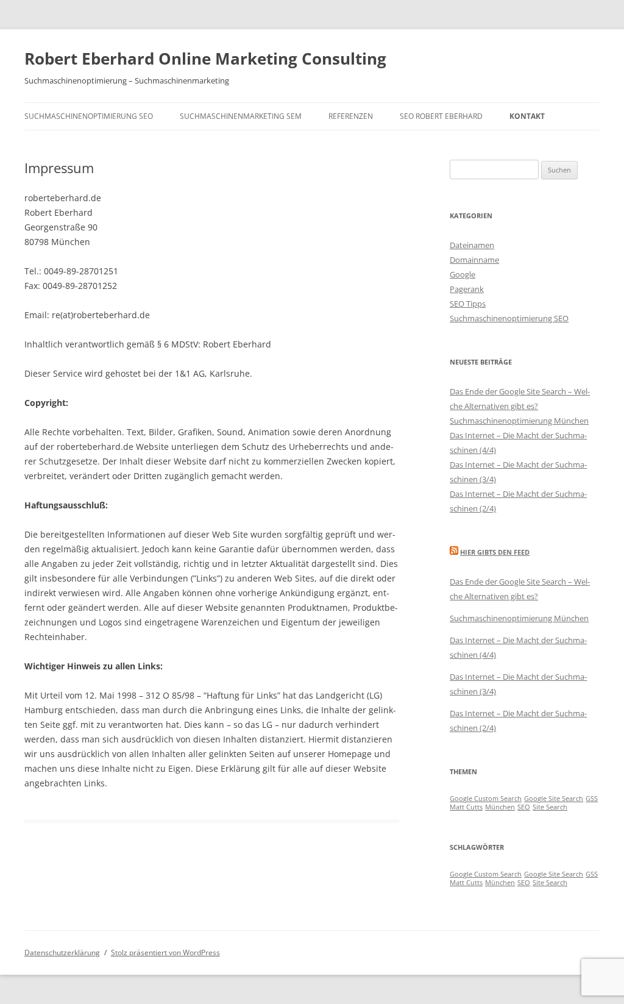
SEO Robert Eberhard (441, 116)
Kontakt (527, 116)
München (500, 807)
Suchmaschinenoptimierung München (519, 420)
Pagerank (467, 288)
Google (462, 274)
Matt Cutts (466, 807)
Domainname (474, 259)
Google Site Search (553, 798)
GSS (592, 798)
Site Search (550, 807)
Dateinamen (472, 245)
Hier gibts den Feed (495, 552)
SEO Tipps (468, 303)
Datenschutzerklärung (62, 952)
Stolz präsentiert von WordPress (165, 952)
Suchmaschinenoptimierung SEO (88, 116)
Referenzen (350, 116)
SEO (523, 807)
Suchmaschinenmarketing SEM (241, 116)
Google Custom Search (486, 798)
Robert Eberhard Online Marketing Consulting (205, 58)
